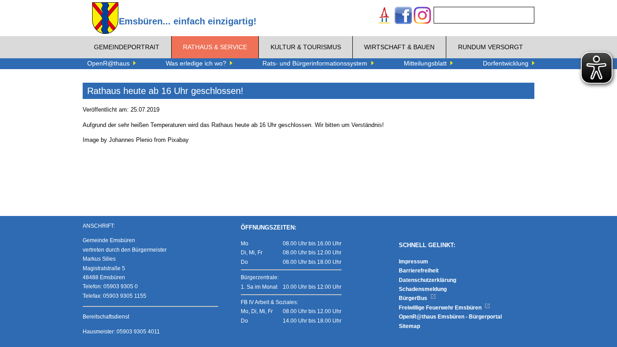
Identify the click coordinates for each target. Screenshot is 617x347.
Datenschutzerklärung (427, 280)
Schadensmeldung (423, 289)
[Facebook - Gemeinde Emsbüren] (403, 16)
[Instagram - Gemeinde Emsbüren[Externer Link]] (422, 16)
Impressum (413, 261)
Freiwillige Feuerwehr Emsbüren (441, 308)
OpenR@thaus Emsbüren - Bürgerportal (450, 317)
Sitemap (409, 326)
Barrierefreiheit (419, 270)
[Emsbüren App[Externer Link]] (384, 16)
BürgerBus (414, 298)
